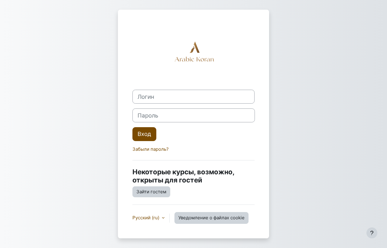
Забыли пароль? (150, 149)
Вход (144, 133)
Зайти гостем (151, 192)
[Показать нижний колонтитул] (371, 232)
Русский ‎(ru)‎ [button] (146, 218)
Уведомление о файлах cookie (211, 218)
